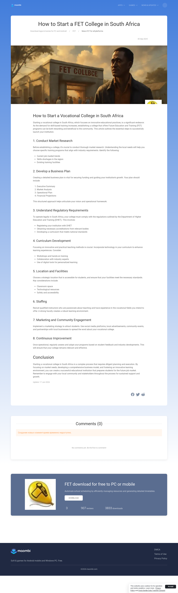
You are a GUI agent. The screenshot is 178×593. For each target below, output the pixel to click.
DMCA (157, 549)
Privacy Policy (160, 558)
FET (74, 31)
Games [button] (132, 5)
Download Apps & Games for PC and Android (48, 31)
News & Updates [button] (149, 5)
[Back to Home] (16, 5)
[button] (164, 5)
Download (74, 498)
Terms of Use (160, 554)
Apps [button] (120, 5)
